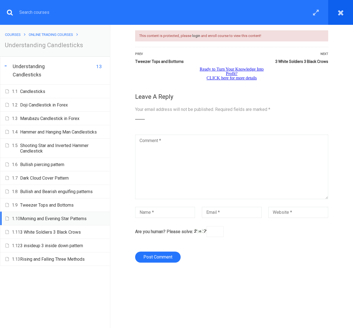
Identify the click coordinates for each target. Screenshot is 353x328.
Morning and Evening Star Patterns (53, 218)
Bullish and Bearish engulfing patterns (56, 191)
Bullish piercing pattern (42, 164)
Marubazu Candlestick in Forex (49, 118)
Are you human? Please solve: (164, 231)
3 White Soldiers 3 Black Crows (301, 61)
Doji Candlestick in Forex (44, 105)
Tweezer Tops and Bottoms (159, 61)
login (196, 36)
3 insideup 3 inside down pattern (51, 245)
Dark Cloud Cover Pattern (44, 178)
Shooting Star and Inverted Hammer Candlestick (54, 148)
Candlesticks (32, 91)
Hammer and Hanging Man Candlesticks (58, 132)
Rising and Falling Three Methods (52, 259)
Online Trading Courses (51, 35)
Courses (13, 35)
